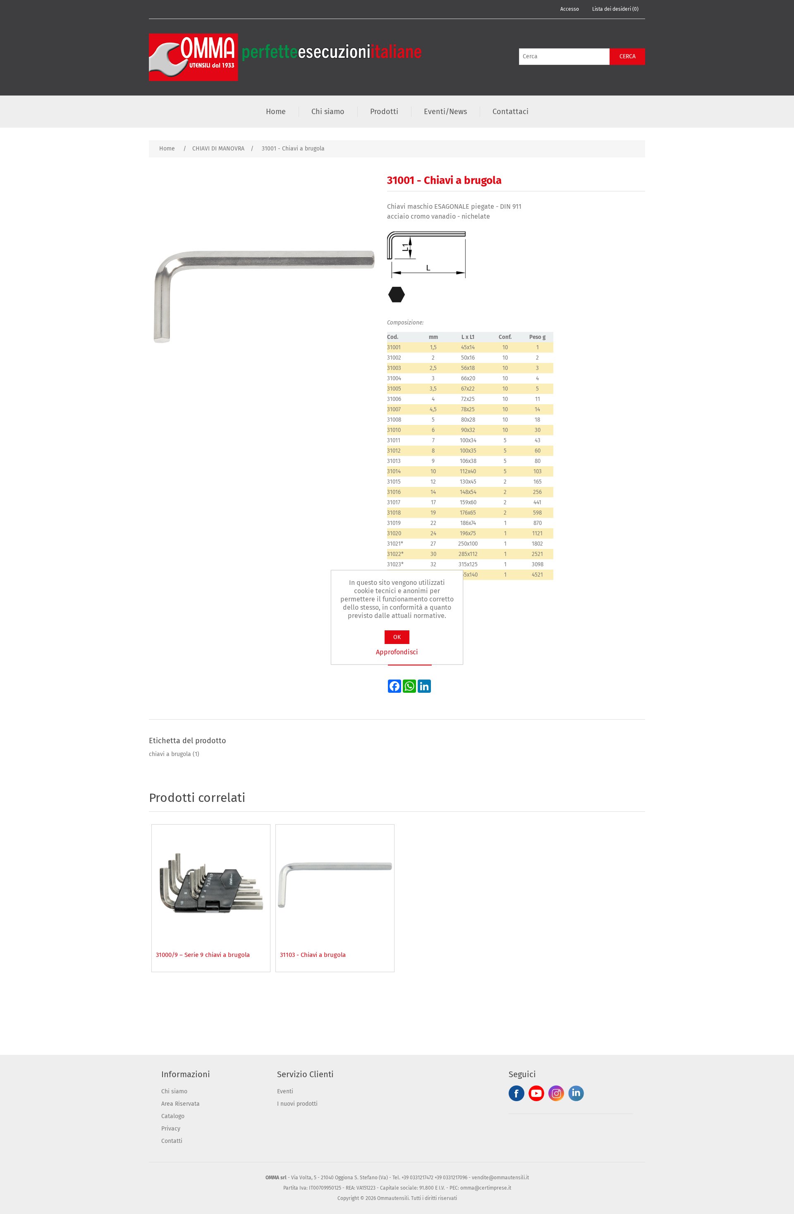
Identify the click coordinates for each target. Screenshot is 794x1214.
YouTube (536, 1093)
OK (397, 637)
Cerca (627, 56)
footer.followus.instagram (556, 1093)
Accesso (569, 9)
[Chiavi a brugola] (211, 884)
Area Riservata (180, 1103)
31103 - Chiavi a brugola (313, 955)
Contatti (171, 1141)
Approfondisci (397, 652)
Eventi (285, 1091)
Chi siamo (174, 1091)
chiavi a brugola (170, 754)
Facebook (516, 1093)
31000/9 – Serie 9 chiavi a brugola (203, 955)
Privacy (170, 1128)
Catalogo (172, 1116)
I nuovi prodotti (297, 1103)
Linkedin (576, 1093)
